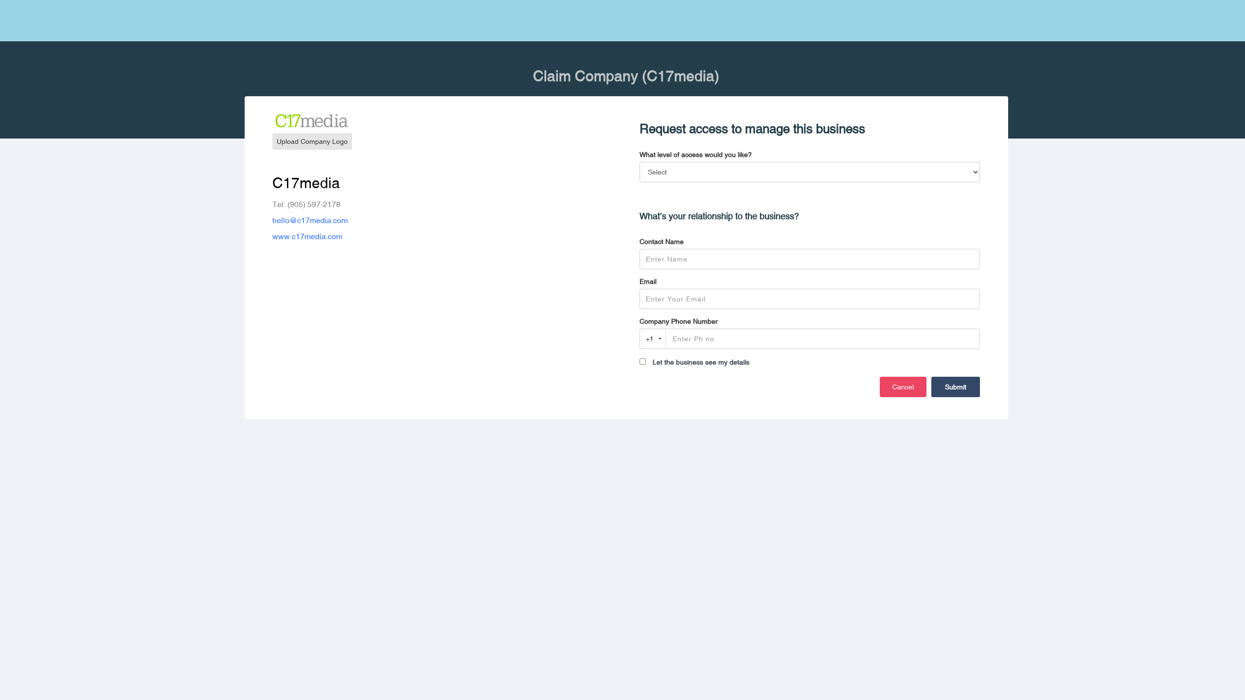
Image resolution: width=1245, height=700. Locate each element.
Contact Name (662, 241)
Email (648, 281)
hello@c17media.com (310, 220)
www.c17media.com (307, 236)
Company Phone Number (679, 321)
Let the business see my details (701, 362)
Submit (955, 387)
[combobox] (653, 339)
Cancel (903, 387)
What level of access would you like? (696, 154)
